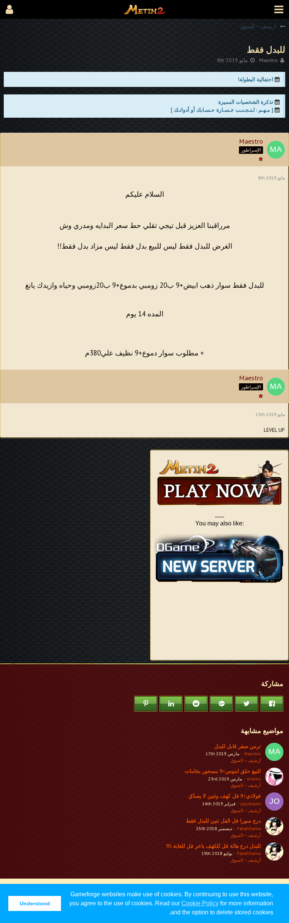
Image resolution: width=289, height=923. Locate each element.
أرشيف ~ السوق (246, 760)
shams (254, 779)
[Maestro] (274, 753)
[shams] (274, 778)
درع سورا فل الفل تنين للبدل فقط (223, 821)
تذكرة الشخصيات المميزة (245, 102)
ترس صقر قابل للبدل (237, 746)
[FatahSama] (274, 827)
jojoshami (250, 803)
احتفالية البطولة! (255, 79)
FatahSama (249, 828)
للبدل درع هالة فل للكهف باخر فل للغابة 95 (213, 846)
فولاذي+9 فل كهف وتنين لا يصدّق (225, 796)
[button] (278, 9)
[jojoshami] (274, 803)
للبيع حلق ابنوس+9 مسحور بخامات (223, 771)
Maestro (268, 60)
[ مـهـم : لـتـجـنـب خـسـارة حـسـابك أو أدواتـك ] (222, 109)
